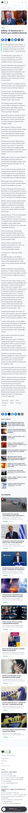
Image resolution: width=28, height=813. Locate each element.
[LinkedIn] (15, 39)
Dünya (9, 8)
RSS (2, 763)
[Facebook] (5, 39)
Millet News (4, 761)
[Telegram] (12, 39)
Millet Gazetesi (5, 758)
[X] (9, 39)
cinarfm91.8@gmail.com (12, 783)
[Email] (19, 39)
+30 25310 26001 (7, 781)
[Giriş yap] (22, 2)
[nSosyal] (2, 39)
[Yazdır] (22, 39)
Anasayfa (3, 8)
